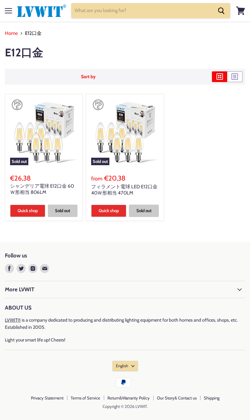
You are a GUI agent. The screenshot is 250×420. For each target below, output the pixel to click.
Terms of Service (85, 397)
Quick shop (28, 210)
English (122, 365)
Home (11, 33)
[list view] (235, 76)
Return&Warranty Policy (128, 397)
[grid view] (219, 76)
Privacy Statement (47, 397)
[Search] (221, 10)
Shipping (211, 397)
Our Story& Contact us (177, 397)
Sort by (88, 76)
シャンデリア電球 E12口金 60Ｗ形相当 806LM (42, 189)
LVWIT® (13, 320)
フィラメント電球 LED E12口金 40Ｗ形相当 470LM (124, 190)
